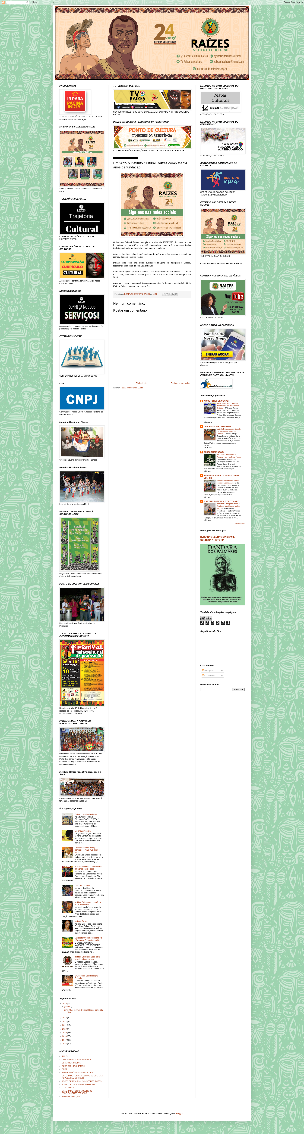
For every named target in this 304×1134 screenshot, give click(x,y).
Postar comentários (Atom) (132, 388)
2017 (64, 1040)
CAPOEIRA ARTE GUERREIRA (217, 426)
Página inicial (142, 383)
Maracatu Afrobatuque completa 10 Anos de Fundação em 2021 (88, 939)
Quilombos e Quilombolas (86, 814)
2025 (64, 1003)
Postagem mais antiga (180, 383)
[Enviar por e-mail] (163, 294)
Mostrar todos (240, 523)
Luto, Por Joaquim (82, 886)
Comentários (209, 675)
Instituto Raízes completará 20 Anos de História (88, 903)
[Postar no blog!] (166, 294)
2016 (64, 1044)
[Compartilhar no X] (169, 294)
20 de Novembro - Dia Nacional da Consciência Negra (88, 868)
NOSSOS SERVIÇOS (71, 1096)
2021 (64, 1025)
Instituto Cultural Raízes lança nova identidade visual (87, 958)
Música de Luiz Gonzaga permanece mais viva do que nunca (87, 850)
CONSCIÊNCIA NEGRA (214, 452)
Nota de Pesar (81, 921)
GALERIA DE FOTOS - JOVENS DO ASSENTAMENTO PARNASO (77, 1092)
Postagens (209, 670)
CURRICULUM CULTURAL (74, 1066)
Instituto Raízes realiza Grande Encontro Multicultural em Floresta (229, 431)
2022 (64, 1021)
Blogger (179, 1113)
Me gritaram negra (83, 831)
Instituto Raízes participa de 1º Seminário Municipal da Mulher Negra (228, 506)
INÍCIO (64, 1056)
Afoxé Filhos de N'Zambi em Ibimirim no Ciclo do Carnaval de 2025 (228, 405)
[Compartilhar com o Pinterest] (175, 294)
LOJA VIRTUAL (68, 1088)
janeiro (67, 1007)
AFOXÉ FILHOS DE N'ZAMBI (216, 401)
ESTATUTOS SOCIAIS (71, 1063)
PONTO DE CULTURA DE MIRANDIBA (78, 1084)
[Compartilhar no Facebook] (172, 294)
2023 (64, 1018)
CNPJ (64, 1069)
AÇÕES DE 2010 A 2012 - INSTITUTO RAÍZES (81, 1081)
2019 (64, 1033)
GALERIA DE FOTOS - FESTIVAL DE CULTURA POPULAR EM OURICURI (82, 1077)
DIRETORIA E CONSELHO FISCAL (77, 1060)
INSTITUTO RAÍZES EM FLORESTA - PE (221, 501)
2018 (64, 1036)
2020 (64, 1029)
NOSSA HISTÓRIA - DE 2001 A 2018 (77, 1072)
